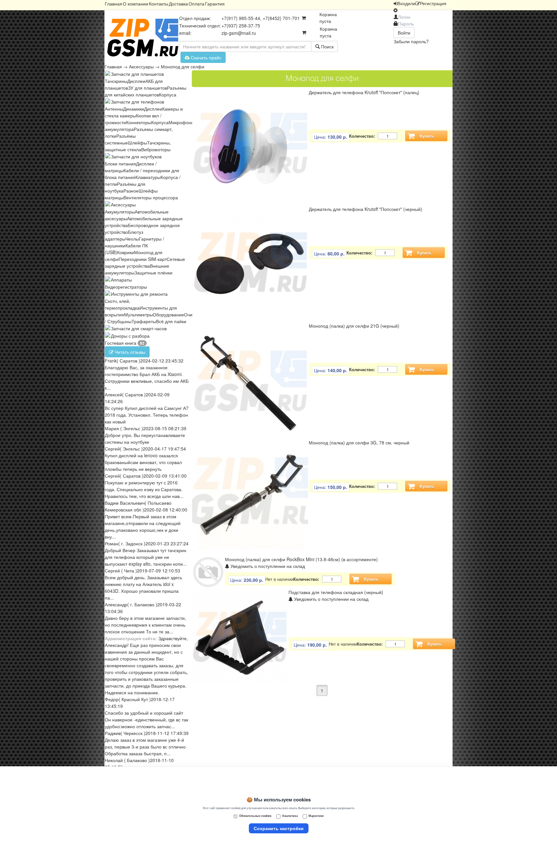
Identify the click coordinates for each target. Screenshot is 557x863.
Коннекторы (138, 122)
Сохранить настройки (279, 828)
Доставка (178, 3)
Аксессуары (141, 66)
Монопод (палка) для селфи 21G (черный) (354, 325)
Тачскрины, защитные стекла (138, 146)
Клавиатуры (148, 177)
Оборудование (168, 314)
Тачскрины (116, 81)
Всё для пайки (171, 321)
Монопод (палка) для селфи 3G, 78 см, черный (359, 442)
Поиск (327, 46)
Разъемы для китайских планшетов (145, 91)
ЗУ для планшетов (147, 87)
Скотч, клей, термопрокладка (122, 304)
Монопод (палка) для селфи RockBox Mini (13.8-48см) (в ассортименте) (301, 559)
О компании (135, 3)
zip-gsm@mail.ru (238, 33)
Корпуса (167, 94)
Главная (113, 3)
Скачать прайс (205, 57)
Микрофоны (181, 122)
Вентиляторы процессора (150, 197)
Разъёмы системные (120, 139)
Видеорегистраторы (126, 286)
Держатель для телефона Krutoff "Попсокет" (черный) (365, 209)
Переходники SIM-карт (143, 259)
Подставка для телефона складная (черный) (335, 592)
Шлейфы (137, 142)
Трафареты (144, 321)
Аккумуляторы (120, 211)
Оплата (196, 3)
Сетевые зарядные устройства (145, 262)
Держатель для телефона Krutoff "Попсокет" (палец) (364, 92)
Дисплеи (136, 81)
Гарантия (215, 3)
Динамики (133, 108)
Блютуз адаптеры (124, 235)
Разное (131, 190)
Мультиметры (138, 314)
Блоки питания (120, 163)
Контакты (158, 3)
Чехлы (132, 238)
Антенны (114, 108)
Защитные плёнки (153, 272)
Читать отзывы (129, 352)
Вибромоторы (156, 149)
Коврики (125, 252)
